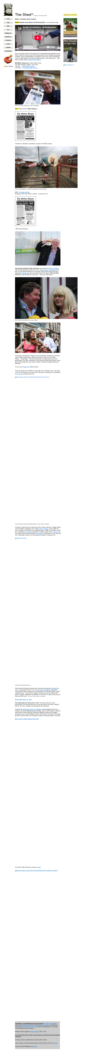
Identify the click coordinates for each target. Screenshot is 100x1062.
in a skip (55, 532)
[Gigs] (7, 23)
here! (39, 867)
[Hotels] (7, 44)
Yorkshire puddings (44, 690)
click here (34, 1046)
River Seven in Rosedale (49, 270)
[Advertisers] (7, 37)
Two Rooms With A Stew (30, 67)
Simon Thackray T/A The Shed (29, 1026)
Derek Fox (26, 367)
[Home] (7, 19)
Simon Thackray (44, 528)
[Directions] (7, 40)
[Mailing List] (7, 33)
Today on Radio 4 (54, 268)
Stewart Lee (25, 273)
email (55, 1043)
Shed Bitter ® (53, 1023)
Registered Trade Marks (43, 1025)
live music (19, 374)
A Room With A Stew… (28, 66)
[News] (7, 26)
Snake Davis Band (28, 709)
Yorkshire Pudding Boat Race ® (25, 1025)
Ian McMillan (37, 709)
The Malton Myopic (24, 192)
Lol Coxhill (28, 532)
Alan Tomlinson (39, 533)
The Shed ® (46, 1023)
